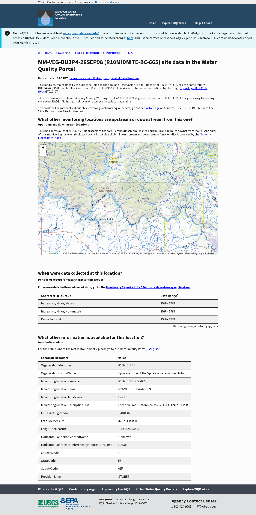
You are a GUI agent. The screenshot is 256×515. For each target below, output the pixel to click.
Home (152, 23)
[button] (43, 147)
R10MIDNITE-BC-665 (119, 53)
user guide (153, 349)
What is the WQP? (50, 489)
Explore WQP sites (196, 489)
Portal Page (152, 108)
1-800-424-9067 (181, 507)
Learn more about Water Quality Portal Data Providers (104, 78)
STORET (77, 53)
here (130, 38)
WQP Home (45, 53)
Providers (62, 53)
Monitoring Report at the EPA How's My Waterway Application (148, 287)
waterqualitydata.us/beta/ (81, 33)
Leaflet (55, 253)
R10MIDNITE (94, 53)
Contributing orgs (82, 489)
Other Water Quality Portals (156, 489)
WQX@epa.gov (206, 507)
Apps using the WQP (116, 489)
